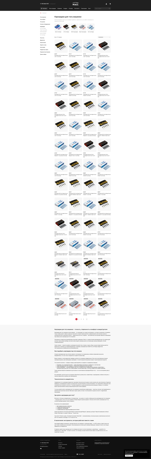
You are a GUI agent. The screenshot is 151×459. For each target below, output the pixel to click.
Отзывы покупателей (62, 444)
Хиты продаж (52, 8)
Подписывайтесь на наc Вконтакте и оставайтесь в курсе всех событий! (102, 443)
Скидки (65, 8)
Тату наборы (42, 19)
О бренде (60, 446)
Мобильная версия (107, 454)
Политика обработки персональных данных (54, 454)
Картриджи (42, 26)
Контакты (76, 8)
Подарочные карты (44, 49)
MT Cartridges (42, 34)
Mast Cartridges (43, 33)
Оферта (65, 454)
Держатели (42, 40)
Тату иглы (42, 37)
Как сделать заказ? (80, 442)
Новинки (59, 8)
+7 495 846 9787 (44, 3)
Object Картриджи (43, 29)
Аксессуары (42, 47)
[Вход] (106, 4)
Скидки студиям (61, 447)
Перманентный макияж (45, 52)
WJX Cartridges (43, 28)
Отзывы (71, 8)
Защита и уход (43, 44)
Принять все (129, 455)
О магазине (84, 8)
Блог (89, 8)
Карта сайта (100, 454)
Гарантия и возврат (80, 447)
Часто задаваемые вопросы (82, 446)
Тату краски (42, 21)
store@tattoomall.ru (44, 446)
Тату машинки (43, 17)
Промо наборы (43, 54)
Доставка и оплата (80, 444)
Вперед (87, 319)
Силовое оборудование (45, 24)
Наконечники (43, 42)
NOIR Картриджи (43, 31)
